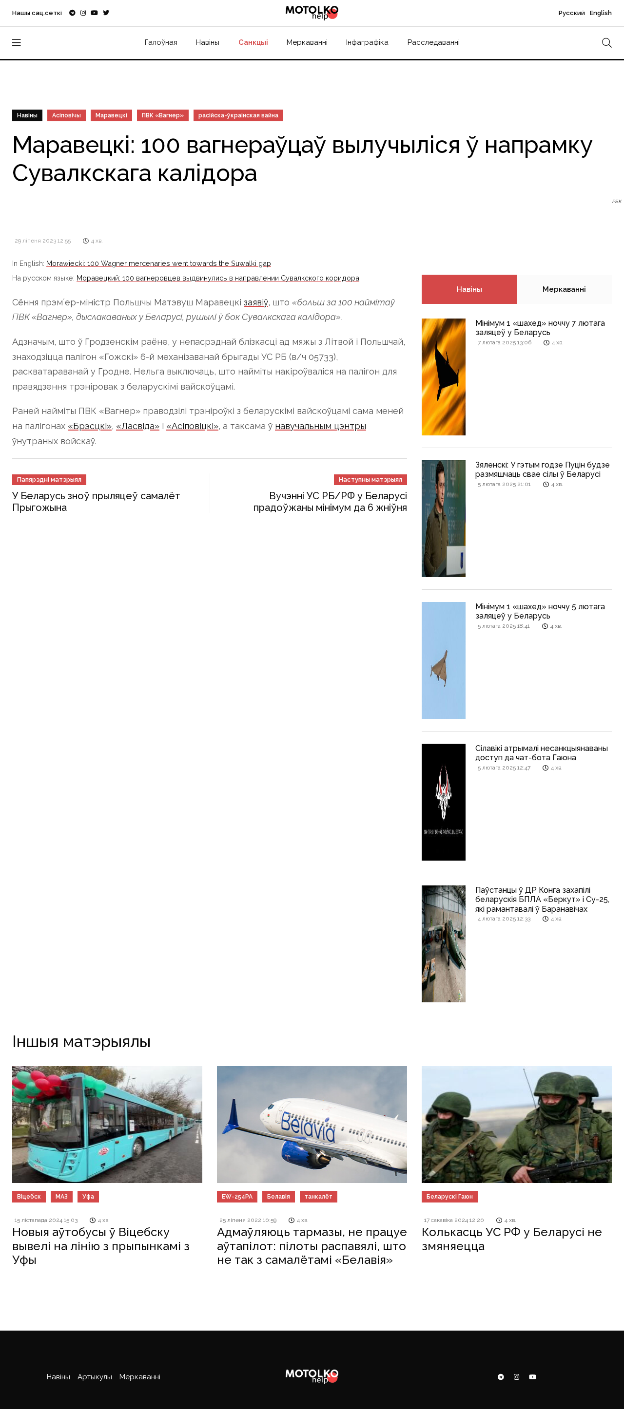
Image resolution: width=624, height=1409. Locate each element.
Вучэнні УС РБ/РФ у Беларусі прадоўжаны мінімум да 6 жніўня (330, 501)
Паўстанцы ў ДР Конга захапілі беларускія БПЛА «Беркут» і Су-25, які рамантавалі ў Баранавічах (542, 899)
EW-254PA (237, 1196)
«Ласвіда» (137, 426)
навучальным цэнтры (320, 426)
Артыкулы (95, 1376)
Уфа (88, 1196)
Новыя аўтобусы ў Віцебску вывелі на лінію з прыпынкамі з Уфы (101, 1246)
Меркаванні (307, 42)
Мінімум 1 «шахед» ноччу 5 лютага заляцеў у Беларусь (540, 611)
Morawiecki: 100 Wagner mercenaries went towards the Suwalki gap (158, 263)
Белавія (278, 1196)
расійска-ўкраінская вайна (238, 115)
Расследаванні (434, 42)
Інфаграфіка (367, 42)
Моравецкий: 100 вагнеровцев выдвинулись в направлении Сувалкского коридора (218, 278)
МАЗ (62, 1196)
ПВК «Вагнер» (163, 115)
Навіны (207, 42)
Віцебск (29, 1196)
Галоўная (161, 42)
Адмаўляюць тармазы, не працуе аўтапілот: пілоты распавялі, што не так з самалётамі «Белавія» (312, 1246)
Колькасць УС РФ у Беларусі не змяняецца (512, 1239)
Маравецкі (111, 115)
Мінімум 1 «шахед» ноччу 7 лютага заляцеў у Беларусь (540, 328)
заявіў (256, 302)
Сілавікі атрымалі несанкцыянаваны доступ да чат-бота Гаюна (541, 753)
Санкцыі (253, 42)
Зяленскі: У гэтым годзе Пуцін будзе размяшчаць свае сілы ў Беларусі (542, 469)
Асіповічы (66, 115)
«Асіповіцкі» (192, 426)
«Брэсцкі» (90, 426)
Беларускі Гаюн (450, 1196)
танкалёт (318, 1196)
